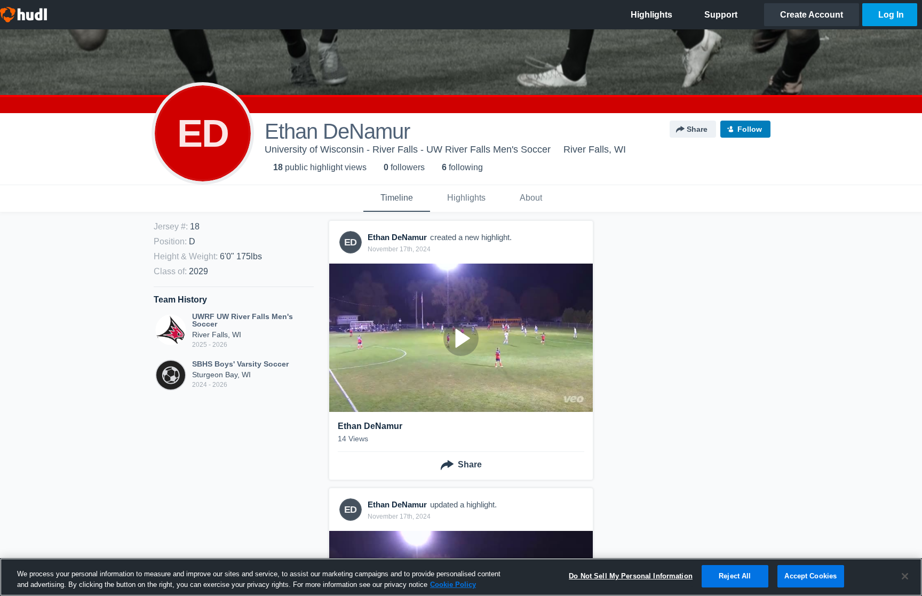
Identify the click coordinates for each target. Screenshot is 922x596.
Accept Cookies (810, 576)
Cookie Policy (453, 585)
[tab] (396, 198)
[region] (461, 577)
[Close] (905, 576)
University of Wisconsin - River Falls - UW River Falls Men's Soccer (408, 149)
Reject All (735, 576)
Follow (749, 129)
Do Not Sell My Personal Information (631, 576)
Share (697, 129)
